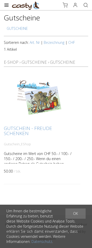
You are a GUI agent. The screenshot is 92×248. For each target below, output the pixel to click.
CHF (71, 42)
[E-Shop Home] (26, 5)
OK (75, 213)
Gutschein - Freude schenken (28, 131)
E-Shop (11, 62)
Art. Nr (35, 42)
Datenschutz (41, 241)
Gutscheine (34, 62)
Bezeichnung (54, 42)
